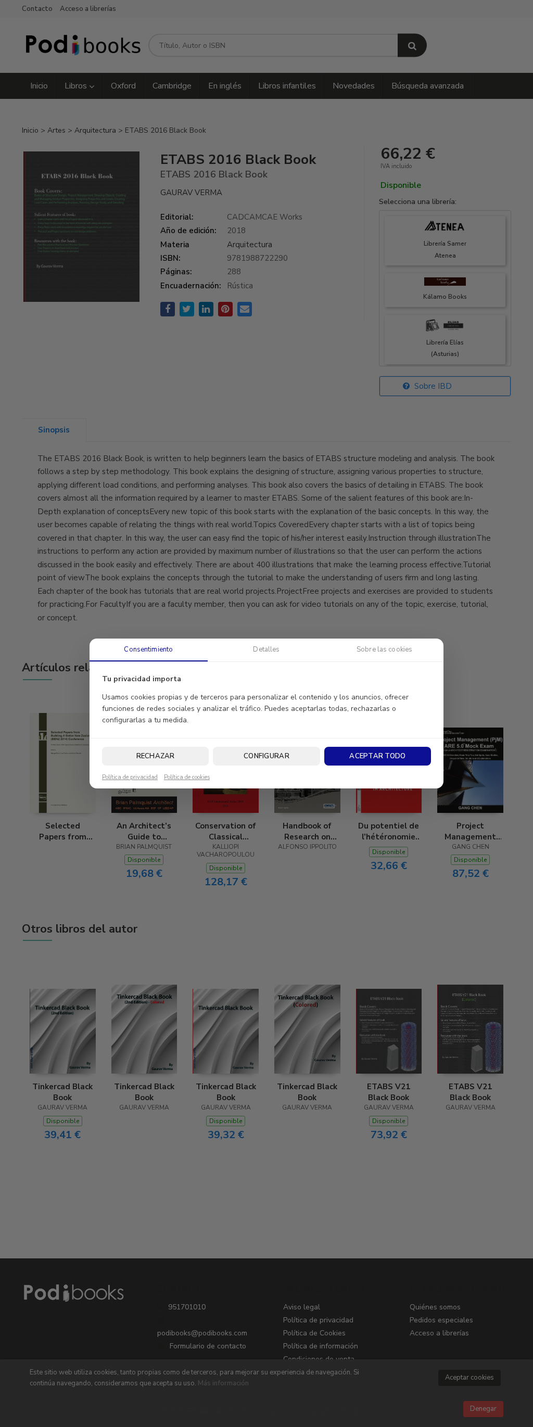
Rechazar (155, 756)
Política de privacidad (130, 777)
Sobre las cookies (384, 649)
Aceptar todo (377, 756)
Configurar (266, 756)
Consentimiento (148, 649)
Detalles (266, 649)
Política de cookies (187, 777)
